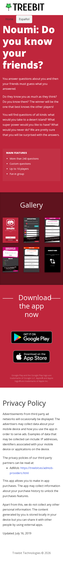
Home (9, 19)
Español (24, 19)
